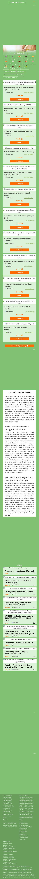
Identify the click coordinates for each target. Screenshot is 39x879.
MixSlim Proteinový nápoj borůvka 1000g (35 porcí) (28, 806)
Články (5, 820)
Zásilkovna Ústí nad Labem (9, 859)
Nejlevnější (6, 71)
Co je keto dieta (23, 822)
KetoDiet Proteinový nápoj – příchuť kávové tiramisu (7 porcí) (28, 814)
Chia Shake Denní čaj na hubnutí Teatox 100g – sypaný (28, 809)
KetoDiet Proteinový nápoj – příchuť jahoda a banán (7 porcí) (28, 800)
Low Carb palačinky (8, 805)
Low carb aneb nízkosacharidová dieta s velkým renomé (11, 826)
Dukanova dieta (23, 828)
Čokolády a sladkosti (8, 814)
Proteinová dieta (24, 825)
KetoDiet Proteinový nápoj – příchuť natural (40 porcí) (28, 803)
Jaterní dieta (23, 829)
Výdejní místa (7, 841)
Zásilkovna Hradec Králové (10, 851)
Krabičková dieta (24, 836)
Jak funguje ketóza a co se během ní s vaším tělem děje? (11, 823)
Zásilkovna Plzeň (7, 860)
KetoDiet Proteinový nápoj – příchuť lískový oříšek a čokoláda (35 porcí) (28, 805)
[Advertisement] (19, 25)
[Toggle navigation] (34, 2)
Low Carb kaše (6, 811)
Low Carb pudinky (7, 809)
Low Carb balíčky (28, 92)
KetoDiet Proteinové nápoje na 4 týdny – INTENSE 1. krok (28, 808)
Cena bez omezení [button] (8, 74)
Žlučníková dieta (24, 837)
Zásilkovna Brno (7, 845)
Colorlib (33, 877)
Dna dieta (22, 833)
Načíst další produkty (18, 346)
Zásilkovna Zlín (7, 862)
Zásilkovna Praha (7, 843)
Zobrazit (19, 99)
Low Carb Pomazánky (8, 806)
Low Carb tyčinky (7, 802)
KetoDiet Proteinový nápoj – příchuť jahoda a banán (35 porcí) (28, 817)
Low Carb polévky (7, 800)
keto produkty (24, 795)
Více (34, 572)
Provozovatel (28, 868)
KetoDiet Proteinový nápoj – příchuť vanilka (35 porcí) (28, 797)
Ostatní (5, 817)
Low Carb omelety (7, 803)
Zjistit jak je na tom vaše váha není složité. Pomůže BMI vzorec (11, 825)
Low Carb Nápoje (7, 816)
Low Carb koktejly (7, 799)
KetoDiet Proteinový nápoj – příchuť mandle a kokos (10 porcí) (28, 816)
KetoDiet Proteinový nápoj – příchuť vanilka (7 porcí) (28, 802)
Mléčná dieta (23, 834)
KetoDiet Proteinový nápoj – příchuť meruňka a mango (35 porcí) (28, 811)
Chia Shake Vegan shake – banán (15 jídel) (28, 799)
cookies (28, 866)
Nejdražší (13, 71)
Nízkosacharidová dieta (26, 826)
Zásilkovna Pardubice (8, 857)
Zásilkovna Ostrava (8, 854)
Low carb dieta (7, 795)
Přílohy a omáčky (7, 813)
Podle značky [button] (19, 74)
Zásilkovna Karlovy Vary (9, 848)
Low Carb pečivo (7, 808)
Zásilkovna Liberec (7, 853)
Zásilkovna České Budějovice (10, 846)
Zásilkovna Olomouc (8, 856)
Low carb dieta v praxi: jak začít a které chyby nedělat (11, 822)
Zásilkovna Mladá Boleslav (9, 863)
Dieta (21, 820)
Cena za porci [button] (20, 71)
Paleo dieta (22, 839)
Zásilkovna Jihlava (7, 850)
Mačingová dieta (24, 823)
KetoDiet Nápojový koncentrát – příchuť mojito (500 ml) (28, 813)
